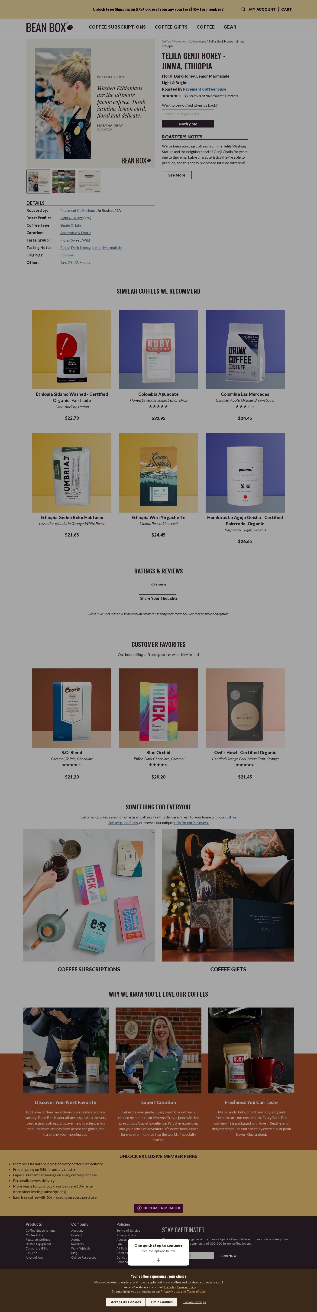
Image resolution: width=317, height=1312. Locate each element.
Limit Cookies (162, 1302)
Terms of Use (196, 1291)
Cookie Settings (194, 1302)
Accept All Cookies (126, 1302)
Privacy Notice (170, 1291)
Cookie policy (186, 1287)
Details (169, 1287)
